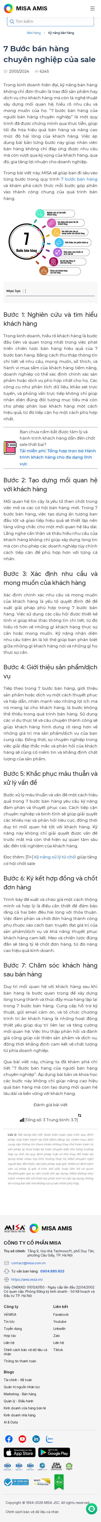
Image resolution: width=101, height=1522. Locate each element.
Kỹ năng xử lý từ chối (55, 857)
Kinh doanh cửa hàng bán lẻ (25, 1408)
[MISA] (15, 1228)
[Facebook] (9, 1439)
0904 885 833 (52, 1271)
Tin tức (9, 1322)
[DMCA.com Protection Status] (69, 1466)
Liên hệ (9, 1343)
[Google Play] (54, 1452)
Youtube (59, 1322)
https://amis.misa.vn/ (27, 1279)
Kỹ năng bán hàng (61, 33)
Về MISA (10, 1314)
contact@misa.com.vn (28, 1263)
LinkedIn (59, 1329)
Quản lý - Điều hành (18, 1401)
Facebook (60, 1314)
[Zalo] (49, 1439)
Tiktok (58, 1350)
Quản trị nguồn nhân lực (22, 1387)
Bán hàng (34, 33)
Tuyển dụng (13, 1329)
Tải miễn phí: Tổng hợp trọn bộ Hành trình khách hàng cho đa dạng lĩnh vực (58, 457)
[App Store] (19, 1452)
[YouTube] (22, 1439)
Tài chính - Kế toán (18, 1380)
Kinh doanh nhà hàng (19, 1415)
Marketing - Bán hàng (20, 1394)
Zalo (56, 1336)
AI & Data (11, 1422)
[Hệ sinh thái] (50, 1228)
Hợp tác (10, 1336)
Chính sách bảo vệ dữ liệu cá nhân (25, 1352)
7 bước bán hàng (79, 179)
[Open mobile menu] (92, 8)
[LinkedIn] (36, 1439)
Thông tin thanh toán (20, 1361)
